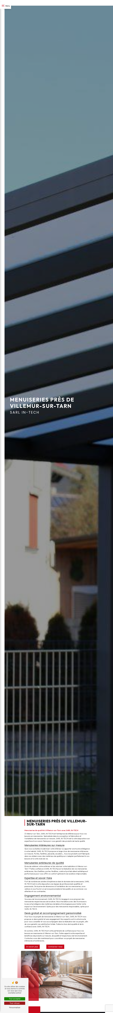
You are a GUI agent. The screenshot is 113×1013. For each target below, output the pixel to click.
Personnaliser (14, 1007)
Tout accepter (15, 999)
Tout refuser (15, 1003)
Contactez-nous (55, 946)
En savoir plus (32, 946)
